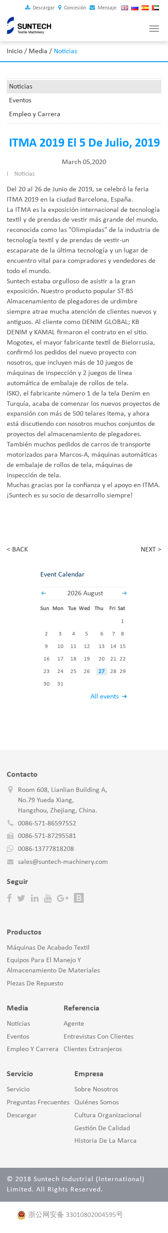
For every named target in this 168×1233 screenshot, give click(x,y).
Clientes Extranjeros (93, 1049)
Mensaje (106, 8)
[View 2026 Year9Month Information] (124, 593)
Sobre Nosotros (96, 1089)
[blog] (79, 898)
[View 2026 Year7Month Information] (43, 593)
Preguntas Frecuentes (38, 1102)
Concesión (74, 8)
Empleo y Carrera (34, 114)
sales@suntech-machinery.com (63, 862)
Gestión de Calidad (102, 1128)
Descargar (43, 8)
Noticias (20, 86)
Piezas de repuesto (35, 983)
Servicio (18, 1089)
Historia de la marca (105, 1141)
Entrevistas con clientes (99, 1036)
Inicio (14, 51)
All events (104, 696)
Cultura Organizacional (108, 1115)
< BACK (17, 549)
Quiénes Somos (96, 1102)
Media (38, 51)
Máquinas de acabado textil (48, 947)
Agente (74, 1023)
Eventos (20, 100)
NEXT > (151, 549)
